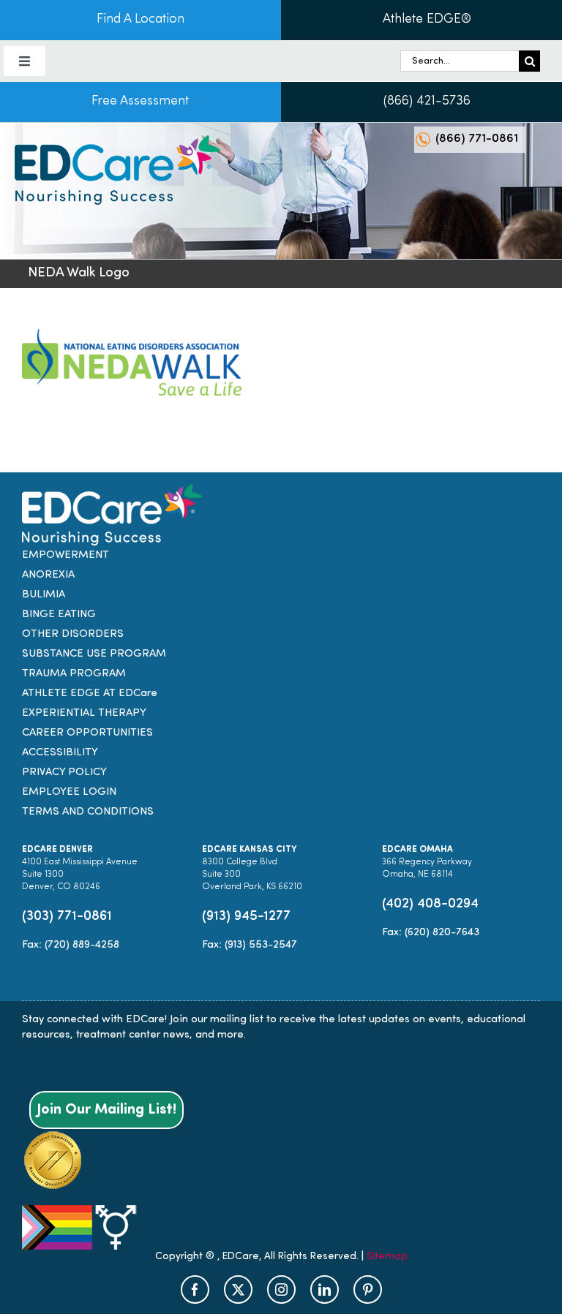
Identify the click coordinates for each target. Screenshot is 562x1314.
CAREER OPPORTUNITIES (87, 733)
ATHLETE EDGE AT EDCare (89, 693)
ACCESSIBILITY (60, 752)
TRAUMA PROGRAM (74, 673)
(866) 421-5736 (427, 101)
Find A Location (140, 19)
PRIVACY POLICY (64, 772)
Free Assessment (140, 101)
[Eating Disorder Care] (117, 140)
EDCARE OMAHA (417, 849)
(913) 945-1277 (246, 917)
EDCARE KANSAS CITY (249, 849)
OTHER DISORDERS (73, 634)
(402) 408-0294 (430, 904)
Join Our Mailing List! (106, 1110)
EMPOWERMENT (65, 555)
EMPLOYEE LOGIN (69, 792)
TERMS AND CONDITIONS (88, 812)
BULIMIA (43, 594)
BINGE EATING (59, 614)
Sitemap (387, 1256)
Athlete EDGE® (427, 19)
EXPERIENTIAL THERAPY (84, 713)
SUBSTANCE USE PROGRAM (94, 654)
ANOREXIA (48, 575)
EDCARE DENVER (57, 849)
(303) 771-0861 (67, 917)
